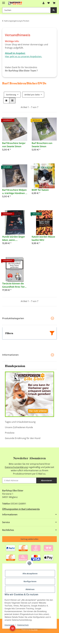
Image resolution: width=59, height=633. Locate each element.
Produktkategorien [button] (13, 318)
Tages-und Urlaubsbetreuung (20, 421)
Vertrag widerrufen (29, 539)
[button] (43, 3)
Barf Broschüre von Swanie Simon (42, 145)
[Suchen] (53, 10)
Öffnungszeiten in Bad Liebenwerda (21, 509)
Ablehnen (30, 589)
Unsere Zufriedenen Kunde (19, 427)
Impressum (9, 625)
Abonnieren (46, 480)
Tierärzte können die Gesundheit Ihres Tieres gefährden (14, 285)
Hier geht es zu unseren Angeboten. (23, 56)
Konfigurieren (30, 581)
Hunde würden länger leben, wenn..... (13, 238)
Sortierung (11, 94)
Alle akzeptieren (30, 573)
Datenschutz (23, 625)
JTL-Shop (34, 629)
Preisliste (9, 432)
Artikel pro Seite (32, 94)
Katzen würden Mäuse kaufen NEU (43, 238)
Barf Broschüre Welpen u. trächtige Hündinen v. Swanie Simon (14, 191)
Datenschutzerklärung (16, 467)
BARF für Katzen (40, 189)
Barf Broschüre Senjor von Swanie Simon (14, 145)
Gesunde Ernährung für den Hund (22, 438)
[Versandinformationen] (12, 628)
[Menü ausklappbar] (3, 1)
